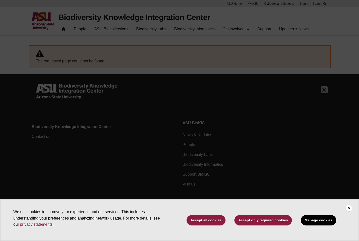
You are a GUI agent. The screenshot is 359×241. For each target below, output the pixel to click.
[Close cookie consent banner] (348, 208)
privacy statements (36, 224)
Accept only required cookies (263, 220)
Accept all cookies (206, 220)
